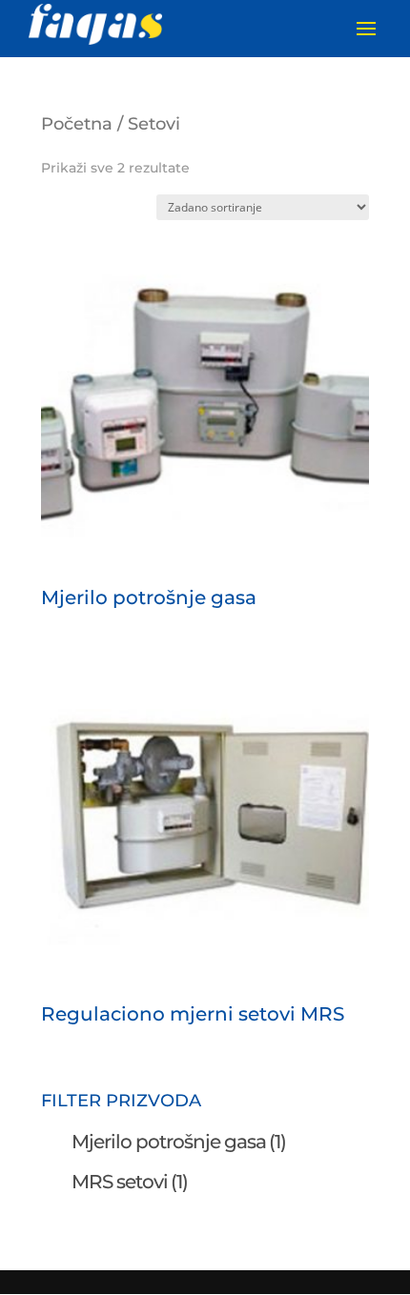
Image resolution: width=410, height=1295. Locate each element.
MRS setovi (130, 1181)
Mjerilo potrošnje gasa (179, 1141)
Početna (77, 123)
